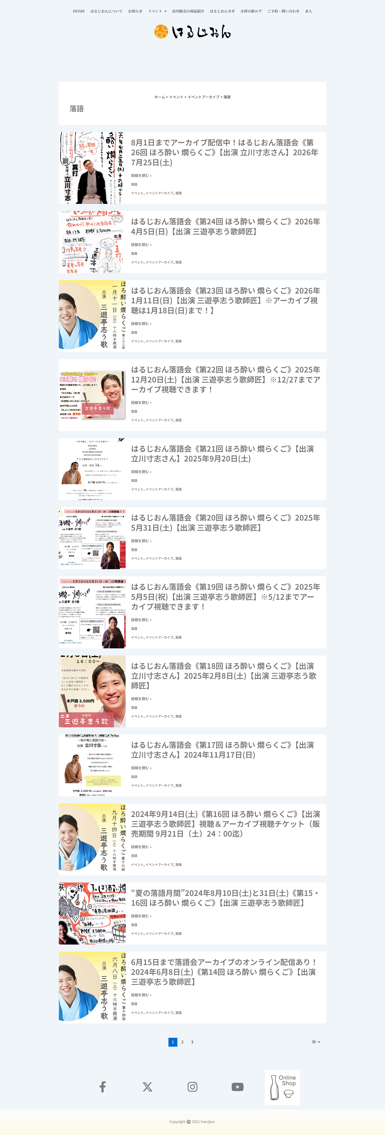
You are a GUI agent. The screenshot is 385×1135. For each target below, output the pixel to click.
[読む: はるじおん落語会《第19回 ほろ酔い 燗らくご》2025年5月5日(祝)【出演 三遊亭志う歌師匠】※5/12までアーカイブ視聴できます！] (92, 611)
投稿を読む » (141, 175)
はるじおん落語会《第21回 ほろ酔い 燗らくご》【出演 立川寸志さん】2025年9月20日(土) (222, 453)
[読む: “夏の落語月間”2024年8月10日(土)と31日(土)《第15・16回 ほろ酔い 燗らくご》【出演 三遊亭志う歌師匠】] (92, 913)
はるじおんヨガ (222, 11)
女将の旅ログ (251, 11)
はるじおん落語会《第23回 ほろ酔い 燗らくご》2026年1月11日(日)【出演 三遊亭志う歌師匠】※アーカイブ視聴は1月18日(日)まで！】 (225, 300)
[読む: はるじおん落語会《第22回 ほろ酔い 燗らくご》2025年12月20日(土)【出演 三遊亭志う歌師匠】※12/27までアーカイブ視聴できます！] (92, 394)
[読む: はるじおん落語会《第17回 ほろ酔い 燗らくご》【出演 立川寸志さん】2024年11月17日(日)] (92, 764)
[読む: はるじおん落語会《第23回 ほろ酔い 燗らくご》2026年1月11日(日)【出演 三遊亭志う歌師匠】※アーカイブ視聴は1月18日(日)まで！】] (92, 315)
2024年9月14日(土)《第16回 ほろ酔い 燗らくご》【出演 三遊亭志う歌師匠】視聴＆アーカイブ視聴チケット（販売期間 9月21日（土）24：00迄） (225, 823)
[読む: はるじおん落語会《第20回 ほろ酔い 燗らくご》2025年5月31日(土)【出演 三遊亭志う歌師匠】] (92, 537)
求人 (308, 11)
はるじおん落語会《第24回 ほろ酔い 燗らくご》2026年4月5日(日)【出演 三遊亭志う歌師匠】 (225, 226)
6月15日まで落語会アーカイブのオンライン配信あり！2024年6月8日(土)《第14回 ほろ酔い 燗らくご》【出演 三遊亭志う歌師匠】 (224, 971)
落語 (134, 184)
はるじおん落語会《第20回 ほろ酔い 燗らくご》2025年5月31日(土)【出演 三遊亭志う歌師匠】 (225, 522)
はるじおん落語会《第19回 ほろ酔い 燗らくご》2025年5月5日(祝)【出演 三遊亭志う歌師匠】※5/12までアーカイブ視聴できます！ (225, 596)
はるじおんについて (106, 11)
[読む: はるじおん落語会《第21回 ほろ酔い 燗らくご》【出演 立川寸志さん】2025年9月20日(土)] (92, 468)
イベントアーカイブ (159, 193)
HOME (79, 11)
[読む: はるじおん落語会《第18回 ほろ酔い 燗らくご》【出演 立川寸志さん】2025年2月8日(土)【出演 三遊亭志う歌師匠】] (92, 690)
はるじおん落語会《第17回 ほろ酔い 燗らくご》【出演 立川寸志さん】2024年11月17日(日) (222, 749)
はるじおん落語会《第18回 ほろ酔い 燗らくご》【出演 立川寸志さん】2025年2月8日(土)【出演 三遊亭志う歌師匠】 (223, 675)
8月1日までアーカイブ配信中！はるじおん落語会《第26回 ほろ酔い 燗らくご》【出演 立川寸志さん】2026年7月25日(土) (224, 152)
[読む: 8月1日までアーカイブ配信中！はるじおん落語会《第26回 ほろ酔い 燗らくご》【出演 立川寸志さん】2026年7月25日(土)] (92, 167)
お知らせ (135, 11)
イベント (155, 11)
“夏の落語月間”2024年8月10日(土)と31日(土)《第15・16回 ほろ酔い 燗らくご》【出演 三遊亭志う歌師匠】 (225, 897)
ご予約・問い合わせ (283, 11)
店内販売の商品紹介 (188, 11)
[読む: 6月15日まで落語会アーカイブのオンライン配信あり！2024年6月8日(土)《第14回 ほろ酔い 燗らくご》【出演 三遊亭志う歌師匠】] (92, 987)
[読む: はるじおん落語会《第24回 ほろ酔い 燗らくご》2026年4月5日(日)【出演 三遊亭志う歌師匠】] (92, 241)
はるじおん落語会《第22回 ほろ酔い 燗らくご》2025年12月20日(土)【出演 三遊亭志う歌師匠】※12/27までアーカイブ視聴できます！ (226, 379)
